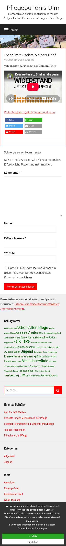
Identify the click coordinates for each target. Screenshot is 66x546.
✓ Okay (33, 535)
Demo (23, 337)
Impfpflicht (50, 347)
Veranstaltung (35, 376)
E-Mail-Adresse (15, 238)
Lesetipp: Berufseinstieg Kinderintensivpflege (29, 423)
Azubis (33, 332)
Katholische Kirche (40, 352)
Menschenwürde (35, 360)
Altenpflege (38, 327)
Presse (15, 371)
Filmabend (35, 343)
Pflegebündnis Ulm (33, 7)
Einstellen (33, 542)
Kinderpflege (52, 352)
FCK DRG (22, 341)
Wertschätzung (49, 375)
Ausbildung (21, 332)
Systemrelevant (44, 371)
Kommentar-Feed (13, 494)
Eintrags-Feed (11, 488)
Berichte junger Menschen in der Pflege (25, 418)
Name (9, 223)
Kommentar (12, 172)
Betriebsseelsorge (50, 333)
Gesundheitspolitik (25, 347)
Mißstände (52, 361)
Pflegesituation (34, 366)
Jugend (27, 351)
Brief (59, 333)
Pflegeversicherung (47, 366)
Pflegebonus (23, 366)
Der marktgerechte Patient (41, 337)
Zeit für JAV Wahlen (15, 412)
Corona (17, 338)
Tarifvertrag (11, 375)
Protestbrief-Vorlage (16, 112)
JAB (57, 347)
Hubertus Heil (41, 347)
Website (9, 253)
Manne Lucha (16, 361)
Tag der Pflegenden (14, 429)
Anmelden (9, 482)
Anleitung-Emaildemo (41, 112)
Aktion (22, 327)
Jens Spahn (14, 351)
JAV (5, 352)
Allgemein (9, 456)
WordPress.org (12, 500)
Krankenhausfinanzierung (20, 356)
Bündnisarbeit (9, 338)
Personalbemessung (11, 366)
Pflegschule (8, 371)
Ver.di (28, 376)
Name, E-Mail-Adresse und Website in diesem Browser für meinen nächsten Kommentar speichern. (30, 272)
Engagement (8, 343)
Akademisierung (10, 328)
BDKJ (41, 333)
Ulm (22, 375)
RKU (36, 371)
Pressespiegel (26, 370)
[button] (14, 120)
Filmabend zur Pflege (15, 435)
